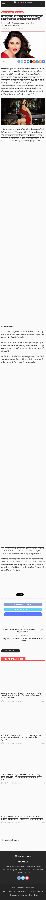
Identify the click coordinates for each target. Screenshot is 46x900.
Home (5, 891)
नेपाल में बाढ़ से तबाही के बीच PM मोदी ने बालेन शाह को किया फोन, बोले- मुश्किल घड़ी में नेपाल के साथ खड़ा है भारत (22, 777)
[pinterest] (27, 878)
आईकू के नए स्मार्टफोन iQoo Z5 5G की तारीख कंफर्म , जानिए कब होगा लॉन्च (23, 640)
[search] (42, 4)
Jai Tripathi (7, 23)
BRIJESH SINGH (17, 701)
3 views (8, 701)
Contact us (23, 895)
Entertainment (7, 12)
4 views (8, 822)
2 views (8, 743)
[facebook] (19, 878)
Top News (19, 12)
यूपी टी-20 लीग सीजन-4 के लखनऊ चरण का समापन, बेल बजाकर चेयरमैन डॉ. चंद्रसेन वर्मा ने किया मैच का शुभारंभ (21, 737)
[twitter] (23, 878)
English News (33, 895)
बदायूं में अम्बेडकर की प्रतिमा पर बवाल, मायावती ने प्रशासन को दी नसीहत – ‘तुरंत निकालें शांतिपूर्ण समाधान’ (22, 818)
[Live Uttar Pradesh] (23, 2)
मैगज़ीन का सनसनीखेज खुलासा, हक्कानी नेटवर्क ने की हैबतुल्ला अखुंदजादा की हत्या (23, 630)
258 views (31, 23)
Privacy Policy (22, 891)
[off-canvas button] (3, 4)
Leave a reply (9, 651)
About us (12, 891)
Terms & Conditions (36, 891)
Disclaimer (13, 895)
